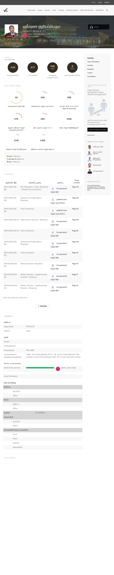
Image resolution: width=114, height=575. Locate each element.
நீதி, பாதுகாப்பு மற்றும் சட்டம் (43, 128)
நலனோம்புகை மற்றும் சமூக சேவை (42, 106)
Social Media (91, 76)
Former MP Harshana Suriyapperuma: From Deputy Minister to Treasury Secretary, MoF (96, 188)
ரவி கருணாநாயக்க (98, 171)
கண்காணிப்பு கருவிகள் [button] (71, 10)
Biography (90, 69)
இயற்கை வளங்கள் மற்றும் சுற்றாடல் (42, 149)
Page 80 (75, 220)
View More (43, 306)
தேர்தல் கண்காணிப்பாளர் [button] (86, 10)
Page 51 (75, 253)
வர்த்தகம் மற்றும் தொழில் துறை (16, 149)
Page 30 (75, 209)
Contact (89, 73)
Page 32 (75, 187)
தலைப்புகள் (47, 10)
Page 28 (75, 198)
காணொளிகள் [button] (99, 10)
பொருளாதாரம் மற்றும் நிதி (16, 106)
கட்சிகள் (54, 10)
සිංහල (94, 2)
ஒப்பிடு (96, 26)
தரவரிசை (40, 10)
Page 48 (75, 242)
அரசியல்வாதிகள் (31, 10)
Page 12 (75, 286)
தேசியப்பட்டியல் (45, 34)
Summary (90, 58)
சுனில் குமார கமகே (98, 147)
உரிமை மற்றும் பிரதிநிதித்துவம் (69, 128)
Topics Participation (93, 62)
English (106, 2)
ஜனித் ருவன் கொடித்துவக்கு (97, 158)
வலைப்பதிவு (61, 10)
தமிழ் (100, 2)
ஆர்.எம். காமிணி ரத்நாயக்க (97, 152)
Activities (90, 65)
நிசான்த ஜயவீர (97, 165)
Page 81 (75, 231)
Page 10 (75, 264)
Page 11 (75, 275)
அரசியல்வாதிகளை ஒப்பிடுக (98, 129)
